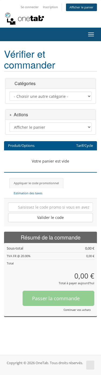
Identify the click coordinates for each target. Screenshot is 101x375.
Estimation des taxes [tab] (28, 193)
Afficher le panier (81, 7)
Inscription (50, 7)
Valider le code (50, 217)
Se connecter (30, 7)
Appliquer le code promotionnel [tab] (36, 183)
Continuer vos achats (77, 310)
